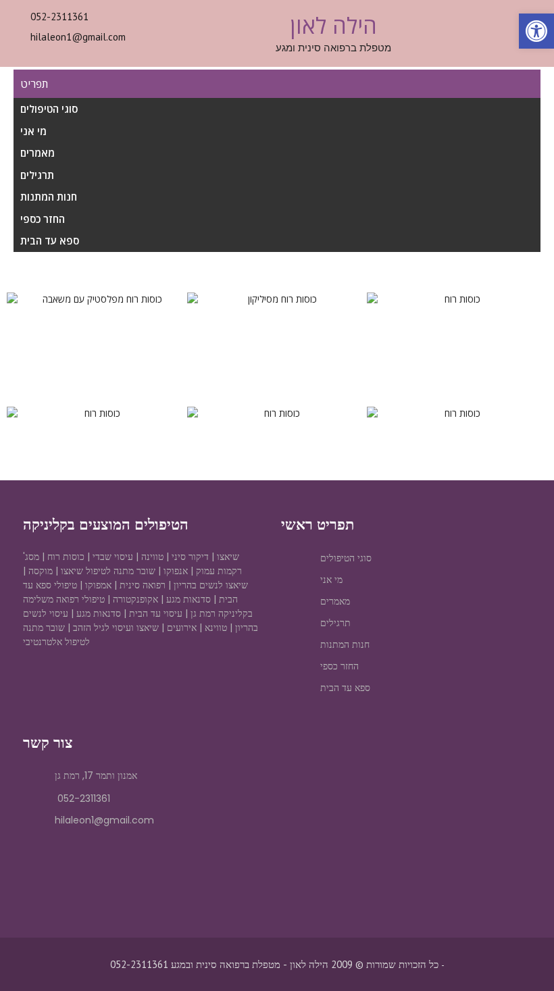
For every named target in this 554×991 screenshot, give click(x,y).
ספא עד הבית (49, 240)
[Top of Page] (515, 955)
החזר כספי (42, 219)
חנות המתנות (48, 196)
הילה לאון (333, 25)
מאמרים (37, 152)
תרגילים (37, 175)
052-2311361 (59, 16)
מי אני (33, 131)
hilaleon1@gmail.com (78, 36)
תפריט (34, 83)
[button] (20, 298)
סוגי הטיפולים (49, 109)
